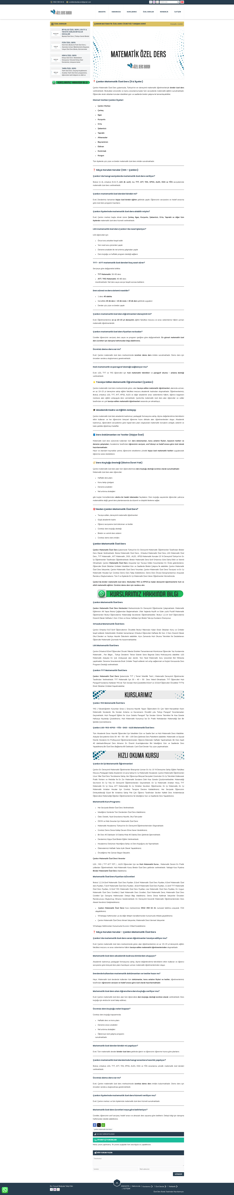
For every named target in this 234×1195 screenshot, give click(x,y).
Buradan (125, 926)
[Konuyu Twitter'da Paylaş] (99, 1125)
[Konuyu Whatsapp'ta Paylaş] (103, 1125)
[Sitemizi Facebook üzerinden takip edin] (150, 2)
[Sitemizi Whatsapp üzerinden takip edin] (157, 2)
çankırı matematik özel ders (103, 1129)
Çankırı (180, 24)
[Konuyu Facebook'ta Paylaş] (95, 1125)
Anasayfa (173, 24)
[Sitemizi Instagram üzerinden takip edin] (154, 2)
